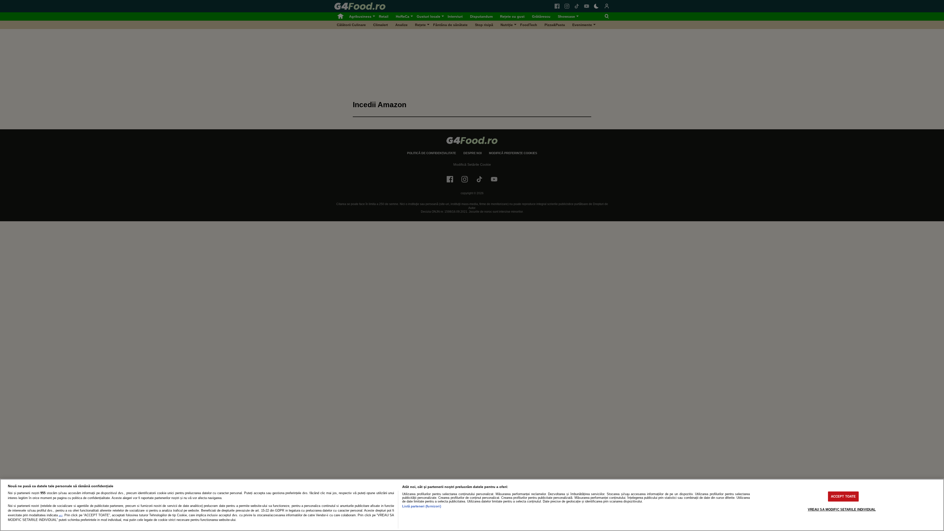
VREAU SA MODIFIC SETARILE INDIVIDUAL (842, 509)
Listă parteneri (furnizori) (421, 506)
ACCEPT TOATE (843, 496)
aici (60, 515)
